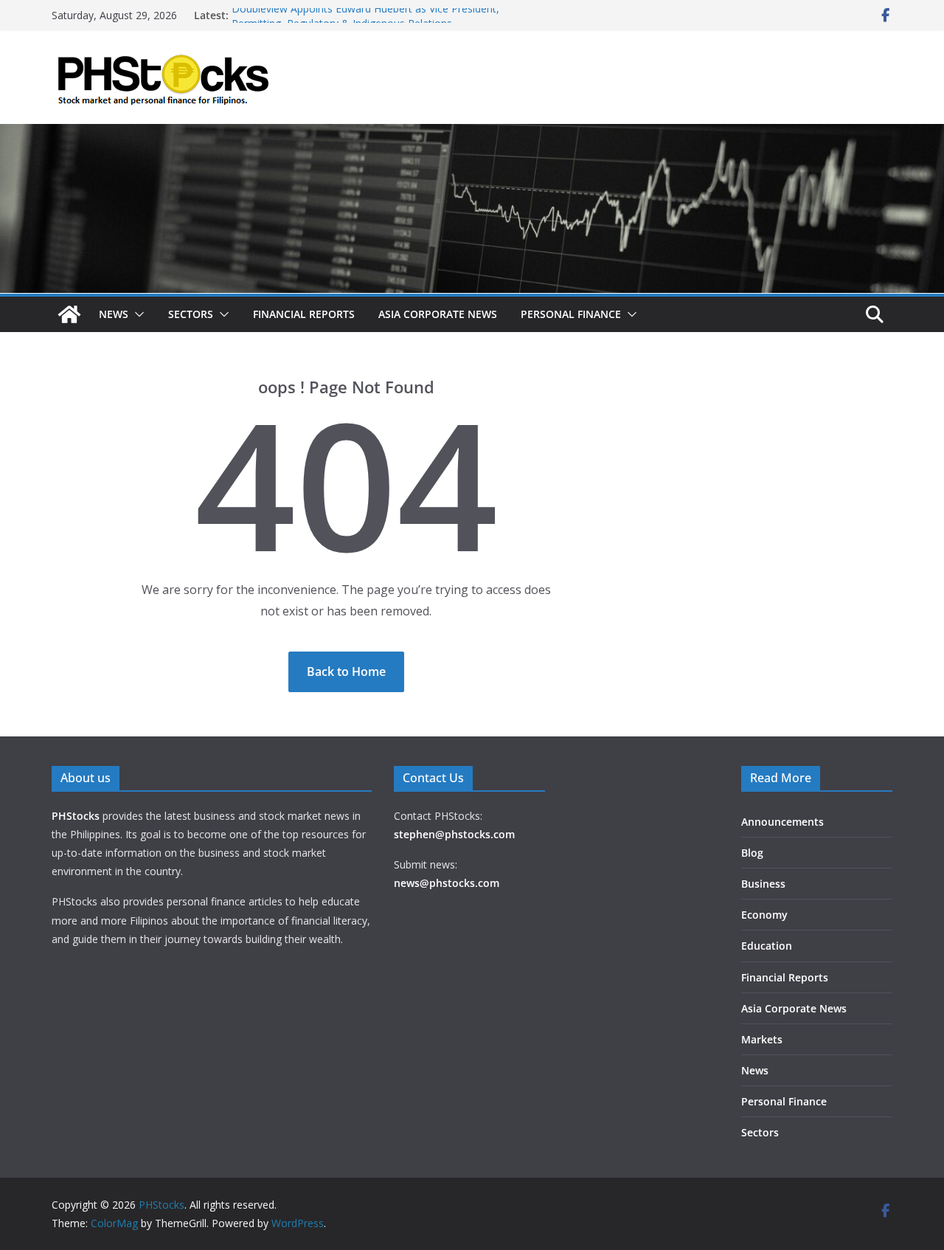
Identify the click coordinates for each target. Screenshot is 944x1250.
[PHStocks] (472, 134)
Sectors (190, 314)
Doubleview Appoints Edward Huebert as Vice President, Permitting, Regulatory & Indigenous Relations (365, 22)
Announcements (782, 822)
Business (763, 884)
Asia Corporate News (437, 314)
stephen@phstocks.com (454, 834)
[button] (136, 314)
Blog (752, 853)
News (113, 314)
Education (766, 946)
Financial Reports (304, 314)
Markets (761, 1039)
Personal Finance (571, 314)
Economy (764, 915)
